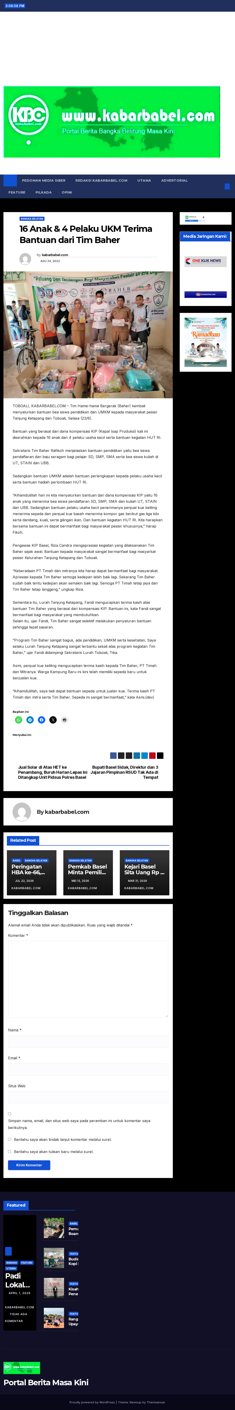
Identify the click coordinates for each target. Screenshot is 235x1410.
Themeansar (156, 1402)
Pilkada (44, 192)
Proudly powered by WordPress (93, 1402)
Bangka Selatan (32, 218)
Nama (15, 1030)
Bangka (11, 1262)
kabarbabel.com (55, 255)
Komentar (18, 935)
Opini (67, 192)
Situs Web (16, 1086)
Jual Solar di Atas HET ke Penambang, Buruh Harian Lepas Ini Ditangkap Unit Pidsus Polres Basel (52, 772)
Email (14, 1058)
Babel (17, 860)
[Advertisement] (117, 52)
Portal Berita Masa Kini (117, 162)
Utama (144, 180)
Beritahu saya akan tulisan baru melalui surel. (53, 1151)
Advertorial (174, 180)
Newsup (135, 1402)
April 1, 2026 (20, 1293)
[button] (219, 186)
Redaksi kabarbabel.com (101, 180)
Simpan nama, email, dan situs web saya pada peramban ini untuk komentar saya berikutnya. (79, 1124)
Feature (16, 192)
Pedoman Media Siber (44, 180)
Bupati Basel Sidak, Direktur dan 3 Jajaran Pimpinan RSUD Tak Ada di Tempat (124, 772)
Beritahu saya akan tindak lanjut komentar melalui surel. (63, 1139)
